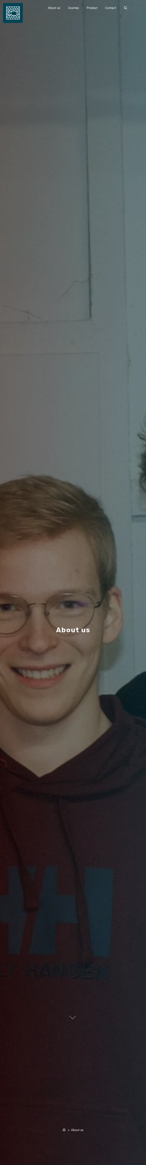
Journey (73, 8)
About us (54, 8)
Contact (110, 8)
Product (92, 8)
